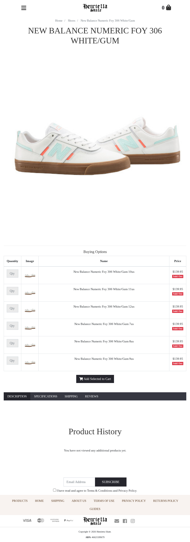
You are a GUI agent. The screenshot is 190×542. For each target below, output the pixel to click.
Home (39, 501)
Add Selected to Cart (97, 379)
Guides (95, 509)
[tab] (17, 396)
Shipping (71, 396)
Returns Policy (165, 501)
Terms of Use (104, 501)
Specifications (45, 396)
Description (17, 396)
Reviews (91, 396)
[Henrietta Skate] (95, 7)
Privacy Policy (127, 490)
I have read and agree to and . (96, 490)
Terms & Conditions (99, 490)
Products (20, 501)
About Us (79, 501)
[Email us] (116, 521)
